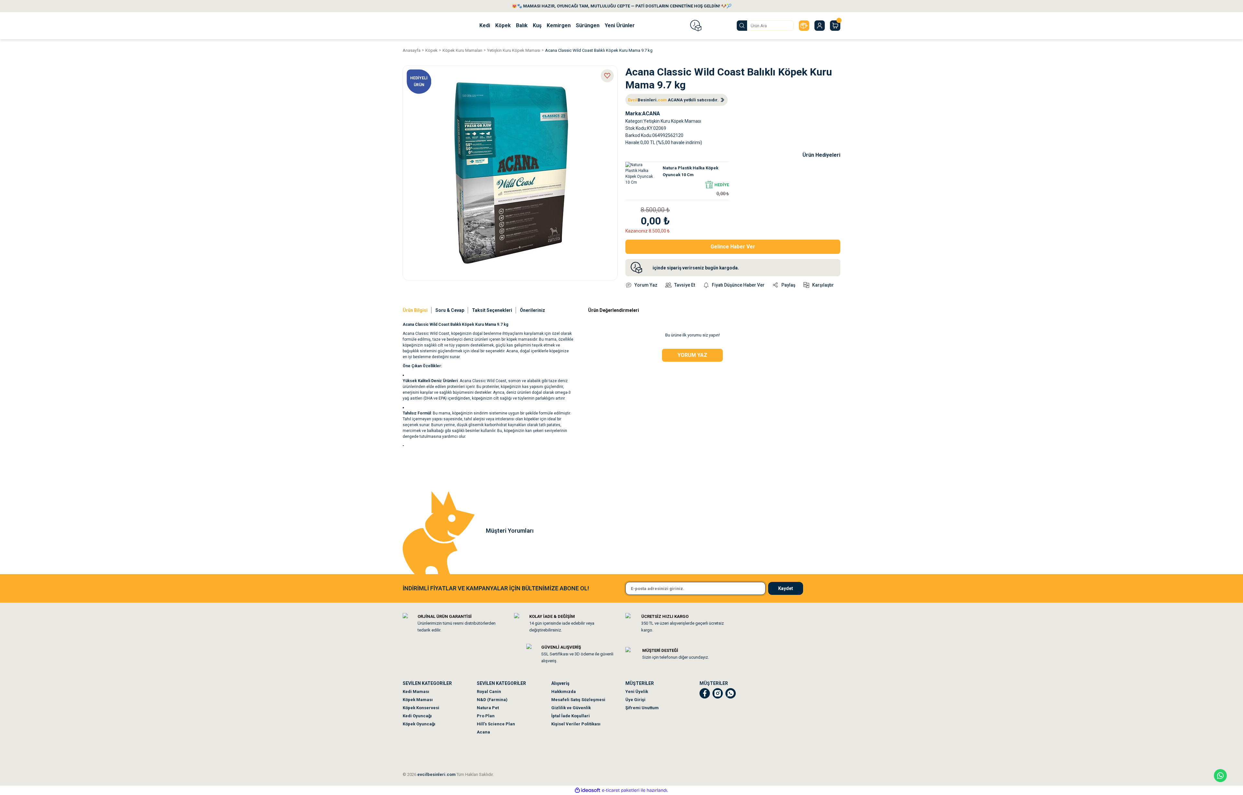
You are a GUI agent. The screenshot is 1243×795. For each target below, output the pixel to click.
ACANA (651, 113)
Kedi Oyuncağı (417, 715)
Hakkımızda (563, 691)
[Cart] (835, 25)
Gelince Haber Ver (733, 247)
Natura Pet (488, 707)
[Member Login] (819, 25)
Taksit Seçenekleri (492, 310)
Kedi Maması (416, 691)
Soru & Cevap (449, 310)
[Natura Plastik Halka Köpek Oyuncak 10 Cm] (640, 176)
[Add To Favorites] (607, 75)
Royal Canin (489, 691)
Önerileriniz (532, 310)
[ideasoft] (587, 790)
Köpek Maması (418, 699)
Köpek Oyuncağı (419, 723)
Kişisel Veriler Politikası (575, 723)
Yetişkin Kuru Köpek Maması (672, 121)
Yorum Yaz (692, 355)
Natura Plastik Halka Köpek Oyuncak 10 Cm (690, 171)
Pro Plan (486, 715)
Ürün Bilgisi (415, 310)
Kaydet (785, 588)
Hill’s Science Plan (496, 723)
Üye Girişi (635, 699)
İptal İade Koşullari (570, 715)
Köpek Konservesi (421, 707)
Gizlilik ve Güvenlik (571, 707)
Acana (483, 732)
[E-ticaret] (621, 790)
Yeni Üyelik (636, 691)
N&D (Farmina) (492, 699)
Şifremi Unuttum (642, 707)
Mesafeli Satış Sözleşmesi (578, 699)
